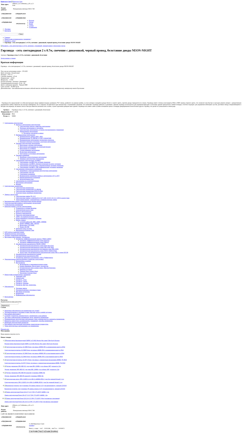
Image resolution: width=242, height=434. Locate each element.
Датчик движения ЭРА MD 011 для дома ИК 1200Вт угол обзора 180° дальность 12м (32, 369)
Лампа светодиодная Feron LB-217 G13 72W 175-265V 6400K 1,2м (26, 395)
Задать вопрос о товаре (8, 58)
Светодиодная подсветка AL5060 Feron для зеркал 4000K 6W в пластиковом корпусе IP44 (34, 356)
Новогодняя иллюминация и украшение (18, 39)
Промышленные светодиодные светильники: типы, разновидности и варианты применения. (35, 319)
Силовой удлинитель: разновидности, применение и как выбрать (26, 316)
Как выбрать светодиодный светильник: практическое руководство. (26, 324)
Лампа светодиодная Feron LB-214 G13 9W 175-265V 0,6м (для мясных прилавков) (31, 401)
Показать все (5, 329)
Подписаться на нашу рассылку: (11, 301)
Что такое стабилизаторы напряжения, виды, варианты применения (26, 317)
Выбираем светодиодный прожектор (16, 322)
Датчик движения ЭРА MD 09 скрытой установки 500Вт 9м (24, 376)
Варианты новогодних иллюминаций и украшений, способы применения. (29, 321)
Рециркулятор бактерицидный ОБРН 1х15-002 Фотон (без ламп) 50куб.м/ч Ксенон (31, 344)
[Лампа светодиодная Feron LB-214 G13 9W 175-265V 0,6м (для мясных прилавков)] (32, 398)
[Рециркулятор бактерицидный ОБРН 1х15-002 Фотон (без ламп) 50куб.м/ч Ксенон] (32, 340)
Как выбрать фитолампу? (13, 314)
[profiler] (31, 425)
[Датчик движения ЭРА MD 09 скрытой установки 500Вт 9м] (25, 373)
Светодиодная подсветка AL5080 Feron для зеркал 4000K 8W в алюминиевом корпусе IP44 (34, 350)
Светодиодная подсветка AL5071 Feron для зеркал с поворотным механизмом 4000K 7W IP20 (35, 363)
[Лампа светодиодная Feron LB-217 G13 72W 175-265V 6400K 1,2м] (27, 392)
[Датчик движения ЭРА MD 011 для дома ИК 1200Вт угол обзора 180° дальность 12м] (33, 366)
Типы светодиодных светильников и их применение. (22, 326)
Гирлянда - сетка (10, 41)
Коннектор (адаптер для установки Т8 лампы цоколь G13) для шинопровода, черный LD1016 (35, 389)
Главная (7, 37)
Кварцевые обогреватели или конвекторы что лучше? (22, 310)
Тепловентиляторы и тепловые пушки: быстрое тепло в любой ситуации (28, 312)
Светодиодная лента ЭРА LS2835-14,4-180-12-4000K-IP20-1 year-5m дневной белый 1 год (33, 382)
